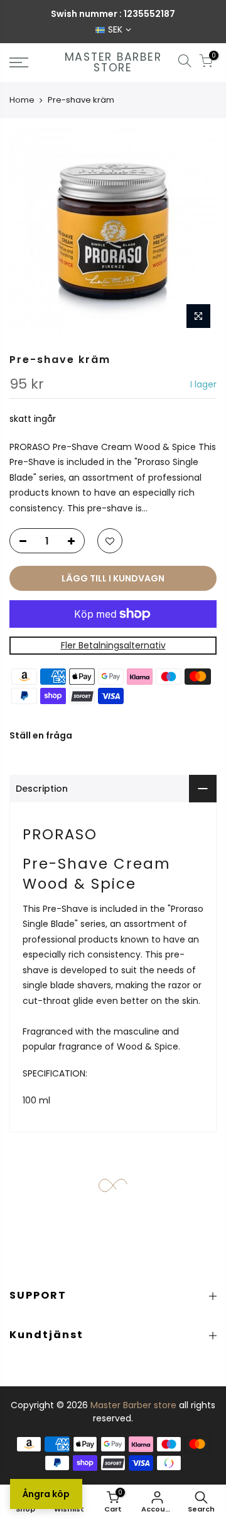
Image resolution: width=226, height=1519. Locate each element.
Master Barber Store (113, 63)
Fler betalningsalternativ (113, 646)
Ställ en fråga (40, 735)
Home (22, 100)
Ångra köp (46, 1494)
